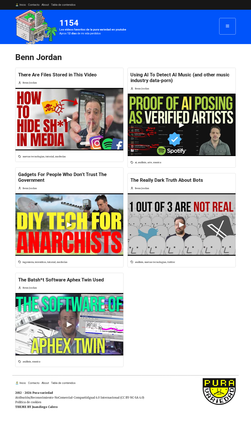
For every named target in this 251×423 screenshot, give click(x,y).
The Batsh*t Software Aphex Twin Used (61, 280)
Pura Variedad (212, 380)
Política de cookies (28, 402)
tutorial (50, 156)
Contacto (34, 4)
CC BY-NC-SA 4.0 (132, 397)
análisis (27, 361)
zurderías (60, 156)
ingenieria (28, 262)
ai (136, 162)
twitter (171, 262)
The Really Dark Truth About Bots (166, 180)
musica (36, 361)
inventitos (40, 262)
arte (149, 162)
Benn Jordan (30, 82)
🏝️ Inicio (20, 4)
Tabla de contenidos (63, 4)
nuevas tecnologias (33, 156)
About (45, 4)
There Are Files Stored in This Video (57, 74)
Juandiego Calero (45, 407)
